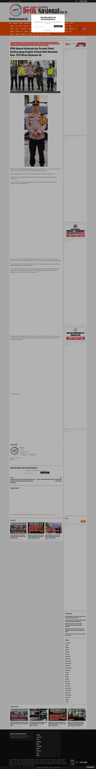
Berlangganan (58, 26)
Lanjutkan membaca (48, 29)
